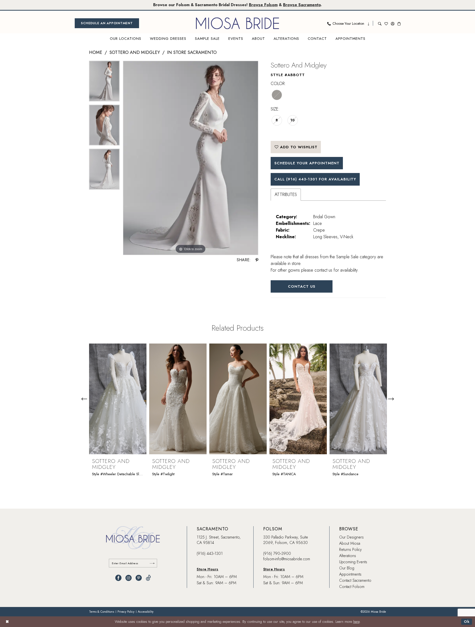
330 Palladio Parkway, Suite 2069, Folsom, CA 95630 (285, 539)
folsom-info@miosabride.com (286, 559)
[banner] (237, 23)
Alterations (347, 556)
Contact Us (301, 286)
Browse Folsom (263, 5)
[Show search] (380, 23)
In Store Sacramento (192, 52)
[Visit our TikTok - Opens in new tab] (148, 578)
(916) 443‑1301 (210, 553)
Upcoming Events (353, 562)
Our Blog (346, 568)
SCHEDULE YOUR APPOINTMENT (306, 163)
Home (95, 52)
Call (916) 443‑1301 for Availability (315, 179)
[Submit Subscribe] (152, 563)
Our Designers (351, 537)
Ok (467, 621)
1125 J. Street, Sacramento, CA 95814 (219, 539)
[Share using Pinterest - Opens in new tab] (257, 260)
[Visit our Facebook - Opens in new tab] (118, 578)
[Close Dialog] (7, 621)
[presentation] (117, 399)
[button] (392, 23)
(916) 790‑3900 (277, 553)
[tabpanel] (104, 83)
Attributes (286, 194)
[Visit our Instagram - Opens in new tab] (128, 578)
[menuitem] (107, 23)
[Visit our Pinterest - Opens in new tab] (139, 578)
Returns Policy (350, 549)
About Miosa (349, 543)
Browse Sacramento (302, 5)
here (356, 621)
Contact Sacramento (355, 580)
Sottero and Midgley (134, 52)
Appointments (350, 574)
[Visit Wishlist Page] (386, 23)
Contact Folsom (351, 586)
